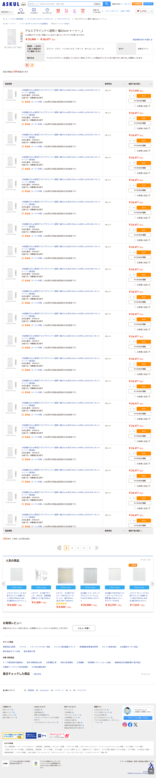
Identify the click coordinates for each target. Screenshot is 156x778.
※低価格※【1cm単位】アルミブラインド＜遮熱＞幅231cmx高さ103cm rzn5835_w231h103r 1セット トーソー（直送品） (61, 158)
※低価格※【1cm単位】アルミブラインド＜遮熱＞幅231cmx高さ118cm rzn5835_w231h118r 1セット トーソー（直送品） (61, 493)
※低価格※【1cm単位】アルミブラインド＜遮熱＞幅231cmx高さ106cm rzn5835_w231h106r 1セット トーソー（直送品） (61, 225)
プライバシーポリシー (71, 715)
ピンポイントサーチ (92, 752)
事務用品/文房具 (9, 647)
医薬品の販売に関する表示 (73, 728)
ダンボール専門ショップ (72, 750)
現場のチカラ (87, 750)
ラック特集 (138, 747)
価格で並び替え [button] (135, 531)
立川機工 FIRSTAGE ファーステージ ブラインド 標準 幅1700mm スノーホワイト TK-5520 (115, 597)
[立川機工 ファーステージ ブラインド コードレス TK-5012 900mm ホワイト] (90, 576)
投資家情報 (38, 712)
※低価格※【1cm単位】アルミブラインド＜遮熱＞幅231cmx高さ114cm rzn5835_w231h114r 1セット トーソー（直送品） (61, 382)
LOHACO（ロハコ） (100, 710)
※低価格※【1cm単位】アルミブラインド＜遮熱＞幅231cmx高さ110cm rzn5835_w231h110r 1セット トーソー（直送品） (61, 292)
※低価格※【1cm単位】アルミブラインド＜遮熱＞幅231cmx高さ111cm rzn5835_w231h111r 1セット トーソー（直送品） (61, 337)
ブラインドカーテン (63, 19)
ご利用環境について (70, 718)
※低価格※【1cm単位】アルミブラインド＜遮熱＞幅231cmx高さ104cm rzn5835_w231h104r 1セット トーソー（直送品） (61, 203)
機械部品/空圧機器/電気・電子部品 (128, 662)
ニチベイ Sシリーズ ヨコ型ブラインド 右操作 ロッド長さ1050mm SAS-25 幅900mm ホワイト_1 (16, 597)
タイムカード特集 (58, 747)
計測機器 (80, 662)
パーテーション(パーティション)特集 (111, 747)
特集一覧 (104, 752)
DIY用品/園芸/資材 (39, 667)
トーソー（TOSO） (63, 24)
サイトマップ (68, 710)
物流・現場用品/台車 (34, 662)
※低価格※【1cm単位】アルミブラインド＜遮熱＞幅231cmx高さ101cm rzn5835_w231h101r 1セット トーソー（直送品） (61, 136)
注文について (6, 710)
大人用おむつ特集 (143, 750)
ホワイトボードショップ (88, 747)
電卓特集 (39, 747)
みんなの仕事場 (99, 715)
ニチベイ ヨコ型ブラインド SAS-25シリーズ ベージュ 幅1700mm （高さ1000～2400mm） (65, 597)
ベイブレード (59, 690)
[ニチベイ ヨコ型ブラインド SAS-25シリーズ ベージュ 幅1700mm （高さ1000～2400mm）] (66, 576)
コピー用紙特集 (9, 747)
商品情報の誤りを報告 (141, 40)
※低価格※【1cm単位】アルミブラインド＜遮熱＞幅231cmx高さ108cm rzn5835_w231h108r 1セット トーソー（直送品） (61, 270)
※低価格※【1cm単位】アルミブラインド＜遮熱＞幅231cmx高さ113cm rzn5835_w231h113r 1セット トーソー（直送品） (61, 404)
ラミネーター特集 (72, 747)
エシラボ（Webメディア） (102, 718)
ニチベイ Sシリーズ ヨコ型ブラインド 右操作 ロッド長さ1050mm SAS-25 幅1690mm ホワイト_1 (139, 597)
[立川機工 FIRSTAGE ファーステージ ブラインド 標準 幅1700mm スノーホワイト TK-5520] (115, 576)
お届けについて (7, 712)
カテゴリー (5, 12)
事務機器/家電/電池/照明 (88, 647)
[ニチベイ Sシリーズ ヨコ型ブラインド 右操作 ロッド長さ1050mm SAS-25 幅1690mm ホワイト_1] (139, 576)
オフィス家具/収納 (17, 19)
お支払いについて (8, 715)
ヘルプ (128, 4)
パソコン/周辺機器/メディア (64, 647)
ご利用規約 (68, 712)
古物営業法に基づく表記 (72, 723)
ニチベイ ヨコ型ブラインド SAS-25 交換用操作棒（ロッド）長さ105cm (41, 595)
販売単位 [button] (108, 531)
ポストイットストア (58, 752)
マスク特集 (131, 750)
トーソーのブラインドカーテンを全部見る (34, 24)
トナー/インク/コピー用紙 (40, 647)
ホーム (5, 19)
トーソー (13, 24)
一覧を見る (37, 674)
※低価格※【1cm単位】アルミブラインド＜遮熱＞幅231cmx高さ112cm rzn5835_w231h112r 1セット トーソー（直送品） (61, 359)
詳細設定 (97, 4)
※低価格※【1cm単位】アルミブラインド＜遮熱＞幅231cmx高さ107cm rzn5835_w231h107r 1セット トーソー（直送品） (61, 247)
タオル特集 (58, 750)
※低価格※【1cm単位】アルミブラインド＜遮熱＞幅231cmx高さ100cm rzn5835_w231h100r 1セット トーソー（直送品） (61, 91)
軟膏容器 (31, 690)
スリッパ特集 (48, 750)
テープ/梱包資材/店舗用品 (13, 662)
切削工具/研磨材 (66, 662)
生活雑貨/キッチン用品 (129, 647)
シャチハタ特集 (20, 752)
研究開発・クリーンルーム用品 (99, 662)
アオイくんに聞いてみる (138, 718)
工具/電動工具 (51, 662)
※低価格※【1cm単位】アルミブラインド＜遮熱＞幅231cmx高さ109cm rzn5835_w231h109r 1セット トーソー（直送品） (61, 315)
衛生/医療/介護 (29, 651)
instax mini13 (44, 690)
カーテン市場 (36, 102)
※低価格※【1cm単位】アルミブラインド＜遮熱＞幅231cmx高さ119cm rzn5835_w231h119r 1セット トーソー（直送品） (61, 471)
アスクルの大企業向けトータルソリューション (106, 721)
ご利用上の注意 (69, 720)
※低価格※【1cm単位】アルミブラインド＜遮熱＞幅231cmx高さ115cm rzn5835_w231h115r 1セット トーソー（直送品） (61, 449)
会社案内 (37, 710)
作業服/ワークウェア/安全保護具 (15, 667)
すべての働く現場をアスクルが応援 (113, 750)
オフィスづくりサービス (75, 752)
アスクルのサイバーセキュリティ (45, 722)
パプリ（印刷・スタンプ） (102, 712)
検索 (107, 3)
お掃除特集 (29, 750)
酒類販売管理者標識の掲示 (73, 725)
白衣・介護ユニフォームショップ (38, 752)
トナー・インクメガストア (25, 747)
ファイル (22, 647)
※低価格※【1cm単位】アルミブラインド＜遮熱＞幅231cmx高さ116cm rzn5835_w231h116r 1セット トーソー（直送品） (61, 426)
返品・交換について (8, 718)
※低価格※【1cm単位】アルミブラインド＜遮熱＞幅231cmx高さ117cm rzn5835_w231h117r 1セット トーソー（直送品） (61, 516)
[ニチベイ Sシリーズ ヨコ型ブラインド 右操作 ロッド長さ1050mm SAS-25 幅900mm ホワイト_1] (16, 576)
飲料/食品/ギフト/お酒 (11, 651)
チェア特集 (129, 747)
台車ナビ (97, 750)
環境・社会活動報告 (40, 715)
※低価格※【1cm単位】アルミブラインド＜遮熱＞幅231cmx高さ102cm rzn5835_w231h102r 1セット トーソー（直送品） (61, 113)
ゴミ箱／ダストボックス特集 (13, 750)
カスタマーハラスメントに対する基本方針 (46, 719)
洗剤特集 (38, 750)
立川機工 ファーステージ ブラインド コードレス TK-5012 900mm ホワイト (90, 597)
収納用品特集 (8, 752)
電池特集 (47, 747)
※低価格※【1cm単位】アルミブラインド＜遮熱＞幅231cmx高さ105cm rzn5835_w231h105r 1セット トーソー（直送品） (61, 180)
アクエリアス (81, 690)
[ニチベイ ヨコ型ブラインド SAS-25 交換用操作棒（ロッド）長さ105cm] (41, 576)
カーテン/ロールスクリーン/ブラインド (40, 19)
